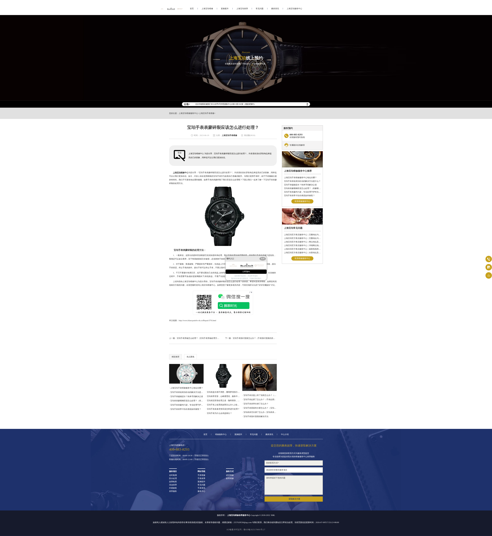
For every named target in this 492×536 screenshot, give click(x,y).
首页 (192, 9)
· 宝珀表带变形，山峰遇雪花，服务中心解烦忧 (223, 396)
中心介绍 (285, 434)
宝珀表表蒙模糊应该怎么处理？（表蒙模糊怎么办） (302, 188)
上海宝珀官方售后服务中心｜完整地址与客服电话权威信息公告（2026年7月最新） (302, 238)
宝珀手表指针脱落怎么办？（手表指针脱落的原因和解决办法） (260, 338)
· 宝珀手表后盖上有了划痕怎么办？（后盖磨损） (259, 395)
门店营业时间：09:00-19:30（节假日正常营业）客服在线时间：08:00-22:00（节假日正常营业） (189, 457)
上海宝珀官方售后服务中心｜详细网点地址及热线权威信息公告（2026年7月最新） (302, 245)
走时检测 (173, 475)
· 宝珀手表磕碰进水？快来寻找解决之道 (186, 396)
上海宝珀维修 (207, 9)
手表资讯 (201, 488)
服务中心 (201, 491)
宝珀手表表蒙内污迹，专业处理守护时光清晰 (302, 192)
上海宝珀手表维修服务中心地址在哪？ (300, 178)
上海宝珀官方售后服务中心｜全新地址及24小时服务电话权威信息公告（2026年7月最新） (302, 253)
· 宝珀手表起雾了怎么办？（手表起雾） (259, 399)
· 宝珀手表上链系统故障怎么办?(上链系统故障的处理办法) (223, 405)
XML (273, 515)
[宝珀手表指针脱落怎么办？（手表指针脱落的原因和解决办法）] (186, 373)
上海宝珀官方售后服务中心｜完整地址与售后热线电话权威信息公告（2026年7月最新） (302, 235)
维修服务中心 (221, 434)
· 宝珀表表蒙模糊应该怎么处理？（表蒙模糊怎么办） (186, 401)
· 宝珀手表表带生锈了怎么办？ (255, 404)
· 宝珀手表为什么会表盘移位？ (219, 413)
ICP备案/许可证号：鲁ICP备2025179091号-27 (246, 530)
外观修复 (173, 488)
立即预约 (246, 272)
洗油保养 (173, 485)
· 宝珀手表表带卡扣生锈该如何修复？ (185, 409)
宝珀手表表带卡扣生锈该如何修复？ (299, 195)
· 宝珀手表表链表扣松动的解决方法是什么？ (186, 392)
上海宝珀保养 (242, 9)
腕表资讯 (275, 9)
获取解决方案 (294, 499)
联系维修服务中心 (302, 201)
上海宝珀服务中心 (294, 9)
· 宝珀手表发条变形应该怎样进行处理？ (223, 409)
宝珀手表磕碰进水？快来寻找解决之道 (300, 185)
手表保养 (201, 478)
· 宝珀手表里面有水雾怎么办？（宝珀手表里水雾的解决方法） (259, 408)
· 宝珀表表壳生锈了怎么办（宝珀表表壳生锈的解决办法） (259, 412)
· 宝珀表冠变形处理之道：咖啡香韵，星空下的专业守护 (223, 400)
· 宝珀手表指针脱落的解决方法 (255, 416)
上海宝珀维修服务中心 (188, 113)
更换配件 (225, 9)
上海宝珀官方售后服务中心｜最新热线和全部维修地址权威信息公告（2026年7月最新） (302, 249)
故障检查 (173, 482)
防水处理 (173, 478)
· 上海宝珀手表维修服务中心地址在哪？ (186, 388)
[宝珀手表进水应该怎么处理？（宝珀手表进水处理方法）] (259, 377)
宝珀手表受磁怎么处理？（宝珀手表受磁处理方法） (199, 338)
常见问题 (259, 9)
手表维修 (201, 475)
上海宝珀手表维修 (206, 113)
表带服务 (173, 491)
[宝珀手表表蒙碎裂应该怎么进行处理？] (223, 376)
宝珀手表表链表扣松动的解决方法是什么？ (302, 181)
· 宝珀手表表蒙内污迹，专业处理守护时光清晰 (186, 405)
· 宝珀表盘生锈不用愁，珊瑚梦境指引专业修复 (223, 392)
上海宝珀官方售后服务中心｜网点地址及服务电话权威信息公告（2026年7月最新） (302, 242)
